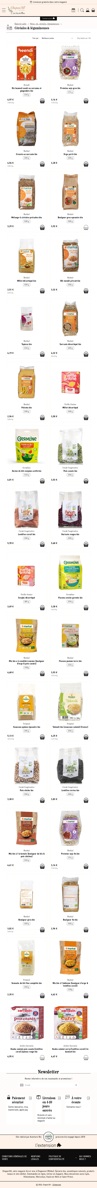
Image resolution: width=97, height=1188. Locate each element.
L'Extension (57, 1184)
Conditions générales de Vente (14, 1158)
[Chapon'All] (17, 10)
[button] (4, 10)
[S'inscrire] (74, 1085)
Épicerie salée (21, 24)
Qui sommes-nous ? (85, 1158)
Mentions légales (35, 1158)
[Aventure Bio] (48, 1137)
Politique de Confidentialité (56, 1158)
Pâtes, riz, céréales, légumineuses (44, 24)
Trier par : (35, 38)
